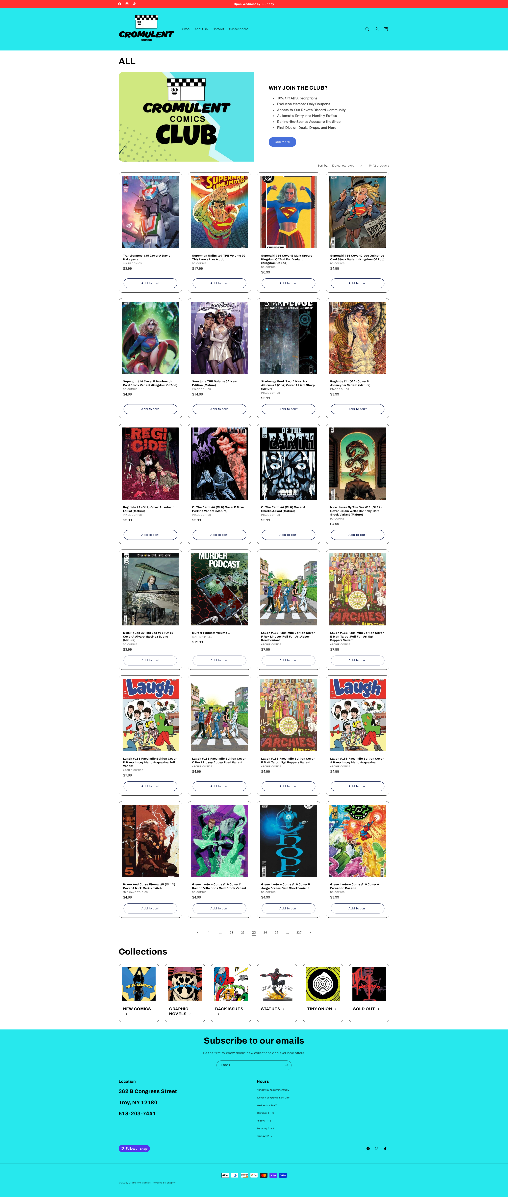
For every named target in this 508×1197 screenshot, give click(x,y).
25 (276, 932)
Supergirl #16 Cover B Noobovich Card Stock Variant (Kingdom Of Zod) (150, 383)
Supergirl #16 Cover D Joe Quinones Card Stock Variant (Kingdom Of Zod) (357, 257)
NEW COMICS (137, 1009)
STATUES (270, 1009)
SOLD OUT (364, 1009)
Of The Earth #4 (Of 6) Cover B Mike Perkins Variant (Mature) (218, 509)
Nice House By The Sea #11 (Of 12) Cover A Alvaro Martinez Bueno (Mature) (149, 636)
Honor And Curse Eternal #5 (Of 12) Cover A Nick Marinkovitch (149, 886)
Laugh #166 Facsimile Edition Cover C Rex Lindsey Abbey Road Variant (218, 760)
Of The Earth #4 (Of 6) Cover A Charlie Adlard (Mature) (283, 509)
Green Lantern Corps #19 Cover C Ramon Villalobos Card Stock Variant (219, 886)
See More (282, 141)
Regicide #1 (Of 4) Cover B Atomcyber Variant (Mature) (350, 383)
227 (299, 932)
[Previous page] (197, 932)
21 (231, 932)
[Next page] (310, 932)
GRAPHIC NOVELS (179, 1011)
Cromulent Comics (140, 1183)
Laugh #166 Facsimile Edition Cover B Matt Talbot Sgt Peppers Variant (288, 760)
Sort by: (323, 165)
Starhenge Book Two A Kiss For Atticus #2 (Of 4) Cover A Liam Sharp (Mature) (288, 385)
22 (242, 932)
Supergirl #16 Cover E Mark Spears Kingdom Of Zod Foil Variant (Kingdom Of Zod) (286, 259)
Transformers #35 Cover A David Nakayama (147, 257)
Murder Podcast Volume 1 (211, 633)
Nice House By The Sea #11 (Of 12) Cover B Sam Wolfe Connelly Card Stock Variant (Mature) (356, 511)
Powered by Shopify (164, 1183)
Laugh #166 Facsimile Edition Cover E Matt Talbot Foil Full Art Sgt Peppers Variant (357, 636)
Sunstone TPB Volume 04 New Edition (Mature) (214, 383)
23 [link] (254, 932)
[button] (367, 29)
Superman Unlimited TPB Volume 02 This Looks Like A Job (219, 257)
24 (265, 932)
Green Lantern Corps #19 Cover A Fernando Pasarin (354, 886)
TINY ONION (319, 1009)
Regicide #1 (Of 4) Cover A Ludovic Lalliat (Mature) (148, 509)
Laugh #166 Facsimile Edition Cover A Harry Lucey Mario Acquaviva (357, 760)
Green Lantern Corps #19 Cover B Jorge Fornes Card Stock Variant (285, 886)
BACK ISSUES (229, 1009)
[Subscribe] (286, 1065)
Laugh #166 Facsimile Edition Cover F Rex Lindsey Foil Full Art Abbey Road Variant (288, 636)
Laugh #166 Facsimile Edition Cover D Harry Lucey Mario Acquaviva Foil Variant (149, 762)
